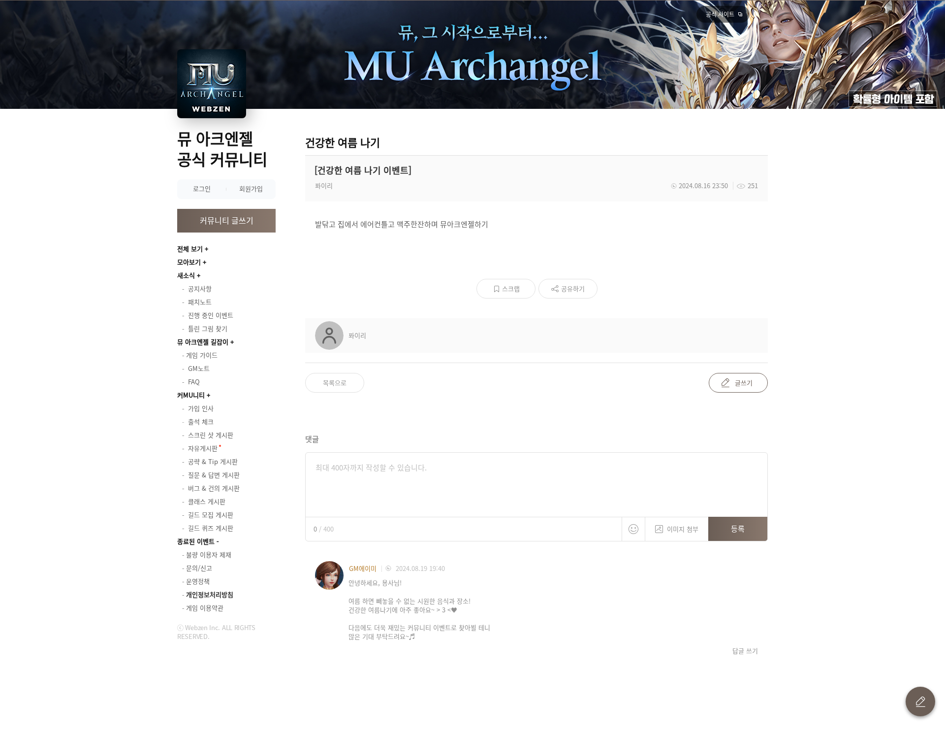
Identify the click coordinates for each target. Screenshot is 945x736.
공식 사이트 (720, 14)
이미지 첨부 (682, 529)
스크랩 (511, 288)
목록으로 (334, 382)
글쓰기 (744, 382)
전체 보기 (190, 248)
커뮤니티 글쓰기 (226, 220)
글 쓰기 (920, 701)
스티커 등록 (633, 529)
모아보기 (189, 262)
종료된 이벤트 (196, 541)
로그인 (202, 188)
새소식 (186, 275)
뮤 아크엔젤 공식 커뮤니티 (222, 148)
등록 (738, 528)
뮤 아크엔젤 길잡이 (202, 341)
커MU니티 (191, 395)
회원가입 (251, 188)
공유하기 (573, 288)
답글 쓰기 (745, 650)
